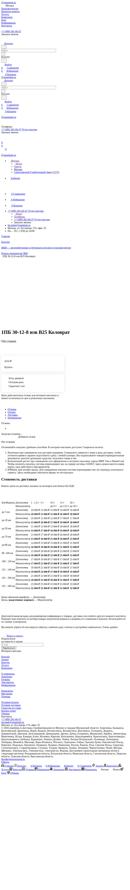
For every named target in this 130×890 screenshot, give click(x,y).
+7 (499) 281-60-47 (11, 31)
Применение (14, 417)
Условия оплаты (10, 702)
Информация (8, 685)
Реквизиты (7, 691)
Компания (6, 668)
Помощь (5, 696)
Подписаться (9, 648)
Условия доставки (11, 705)
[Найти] (4, 60)
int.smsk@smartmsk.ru (19, 225)
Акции (5, 659)
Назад (18, 163)
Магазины (6, 693)
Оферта (5, 762)
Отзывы (12, 409)
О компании (8, 673)
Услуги (5, 665)
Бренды (5, 662)
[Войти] (2, 139)
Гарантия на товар (11, 708)
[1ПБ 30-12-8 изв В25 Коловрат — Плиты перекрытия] (66, 289)
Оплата (12, 412)
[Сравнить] (2, 346)
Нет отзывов (9, 341)
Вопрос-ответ (8, 710)
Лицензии (6, 676)
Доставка (13, 415)
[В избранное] (2, 342)
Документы (7, 682)
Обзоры (5, 713)
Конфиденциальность (13, 759)
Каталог (5, 656)
